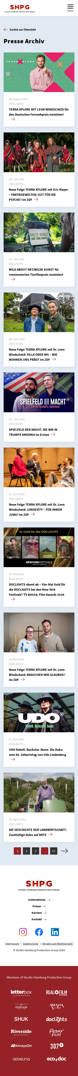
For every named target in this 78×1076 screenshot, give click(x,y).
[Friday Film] (56, 1033)
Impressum (12, 943)
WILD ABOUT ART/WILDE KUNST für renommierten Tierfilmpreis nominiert (36, 272)
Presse (36, 906)
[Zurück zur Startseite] (20, 8)
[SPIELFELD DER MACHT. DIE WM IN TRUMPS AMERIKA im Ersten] (39, 392)
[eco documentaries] (56, 1059)
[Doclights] (56, 1019)
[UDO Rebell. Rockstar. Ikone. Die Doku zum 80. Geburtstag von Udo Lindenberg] (39, 712)
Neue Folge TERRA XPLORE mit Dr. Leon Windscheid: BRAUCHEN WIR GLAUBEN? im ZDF (37, 675)
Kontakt (37, 919)
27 (53, 851)
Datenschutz (30, 943)
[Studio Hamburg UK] (21, 1019)
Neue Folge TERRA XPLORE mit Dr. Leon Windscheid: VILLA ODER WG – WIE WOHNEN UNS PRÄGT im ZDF (37, 354)
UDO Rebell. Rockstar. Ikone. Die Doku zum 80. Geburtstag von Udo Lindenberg (37, 752)
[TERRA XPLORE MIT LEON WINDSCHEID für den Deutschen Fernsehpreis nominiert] (39, 72)
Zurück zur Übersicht (23, 29)
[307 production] (56, 1046)
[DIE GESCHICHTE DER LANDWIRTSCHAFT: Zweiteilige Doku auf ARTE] (39, 792)
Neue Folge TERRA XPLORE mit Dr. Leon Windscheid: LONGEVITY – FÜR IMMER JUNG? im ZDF (37, 509)
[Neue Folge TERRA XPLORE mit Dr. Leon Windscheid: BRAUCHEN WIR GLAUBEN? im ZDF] (39, 632)
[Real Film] (56, 993)
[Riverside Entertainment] (21, 1033)
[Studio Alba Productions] (21, 1006)
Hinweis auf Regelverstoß (57, 943)
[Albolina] (21, 1059)
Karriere (37, 912)
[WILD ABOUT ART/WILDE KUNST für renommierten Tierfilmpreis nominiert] (39, 232)
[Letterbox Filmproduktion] (21, 993)
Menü (70, 10)
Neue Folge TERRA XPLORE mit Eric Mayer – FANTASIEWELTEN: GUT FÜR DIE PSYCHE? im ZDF (38, 194)
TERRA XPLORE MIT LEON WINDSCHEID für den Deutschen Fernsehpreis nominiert (39, 112)
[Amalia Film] (56, 1006)
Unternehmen (37, 899)
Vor (64, 851)
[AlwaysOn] (21, 1046)
